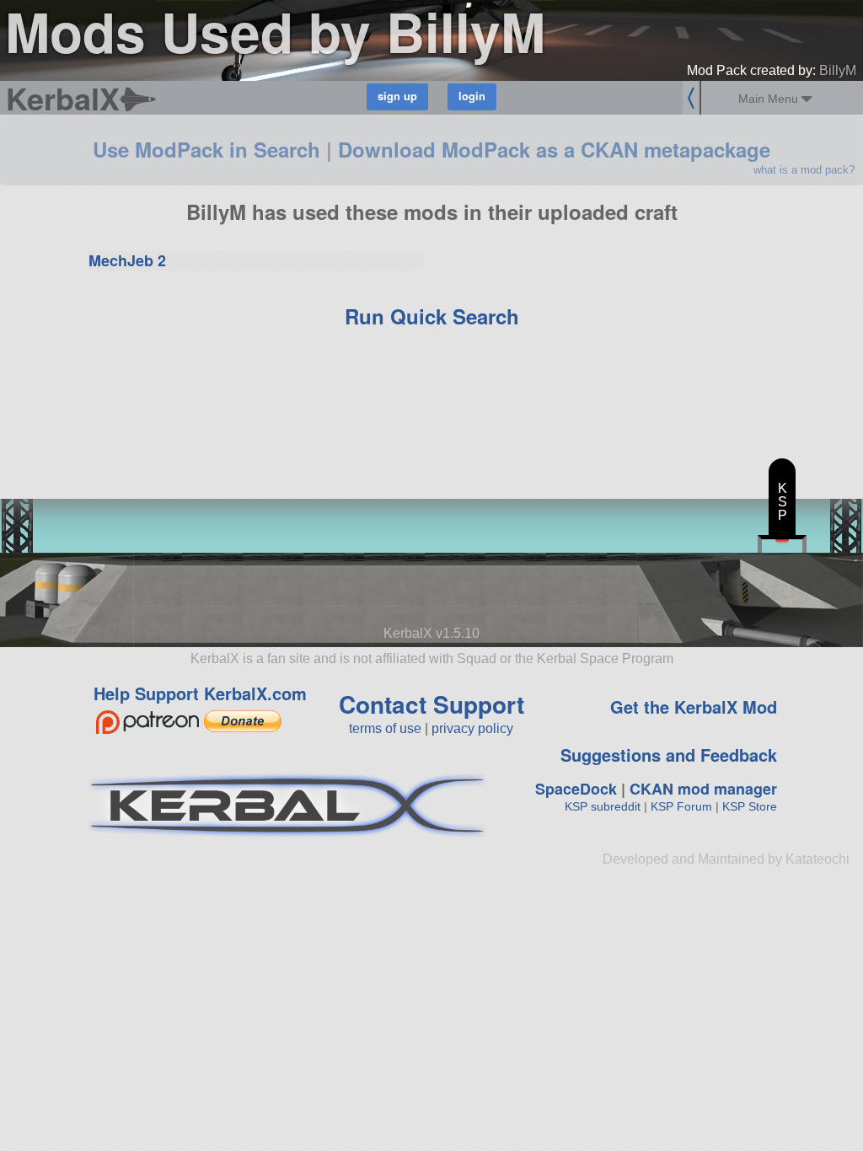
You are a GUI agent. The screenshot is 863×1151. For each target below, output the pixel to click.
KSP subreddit (603, 806)
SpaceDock (576, 789)
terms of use (385, 728)
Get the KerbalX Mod (693, 706)
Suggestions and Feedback (668, 754)
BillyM (837, 70)
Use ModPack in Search (206, 149)
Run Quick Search (432, 316)
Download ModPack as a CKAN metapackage (554, 149)
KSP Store (749, 806)
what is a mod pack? (804, 169)
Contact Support (431, 704)
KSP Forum (681, 806)
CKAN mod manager (703, 789)
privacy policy (472, 728)
